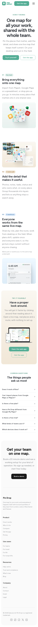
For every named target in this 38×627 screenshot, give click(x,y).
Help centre (7, 567)
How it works (7, 522)
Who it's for (7, 525)
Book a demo (19, 476)
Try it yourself (10, 57)
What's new (7, 573)
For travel (6, 549)
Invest (5, 594)
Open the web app (19, 349)
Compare (6, 528)
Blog (4, 576)
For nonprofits (8, 556)
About (5, 587)
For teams (6, 546)
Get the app (22, 3)
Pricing (5, 535)
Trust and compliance (10, 570)
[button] (19, 389)
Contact (6, 591)
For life (5, 552)
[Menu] (33, 3)
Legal (5, 597)
